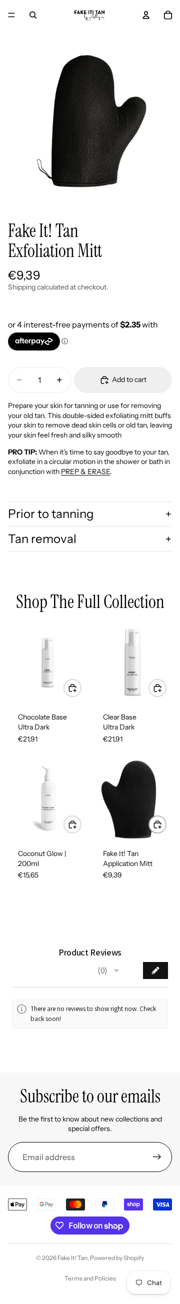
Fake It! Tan (73, 1258)
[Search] (33, 15)
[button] (116, 970)
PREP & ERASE (85, 471)
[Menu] (11, 15)
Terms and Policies (90, 1278)
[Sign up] (157, 1157)
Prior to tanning (51, 513)
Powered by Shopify (117, 1258)
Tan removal (42, 539)
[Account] (146, 15)
